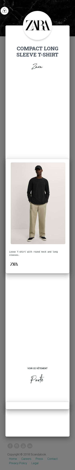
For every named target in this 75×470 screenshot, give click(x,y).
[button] (14, 264)
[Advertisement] (37, 115)
